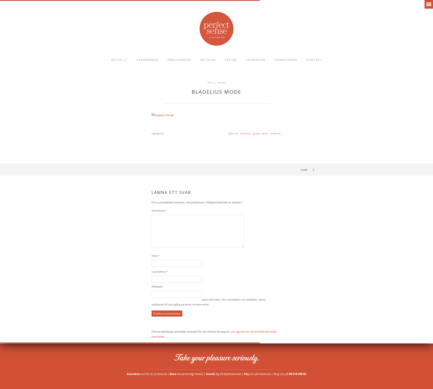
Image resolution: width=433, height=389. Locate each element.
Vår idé (231, 60)
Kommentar (159, 210)
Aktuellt (119, 60)
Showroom (255, 60)
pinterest (275, 133)
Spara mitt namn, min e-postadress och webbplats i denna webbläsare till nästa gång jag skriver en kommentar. (209, 302)
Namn (156, 255)
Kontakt (314, 60)
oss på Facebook (257, 374)
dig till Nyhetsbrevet (223, 374)
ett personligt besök (186, 374)
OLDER (304, 169)
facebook (245, 133)
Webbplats (157, 286)
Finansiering (286, 60)
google (256, 133)
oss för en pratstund (147, 374)
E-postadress (160, 271)
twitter (265, 133)
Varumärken (147, 60)
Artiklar (207, 60)
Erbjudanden (179, 60)
